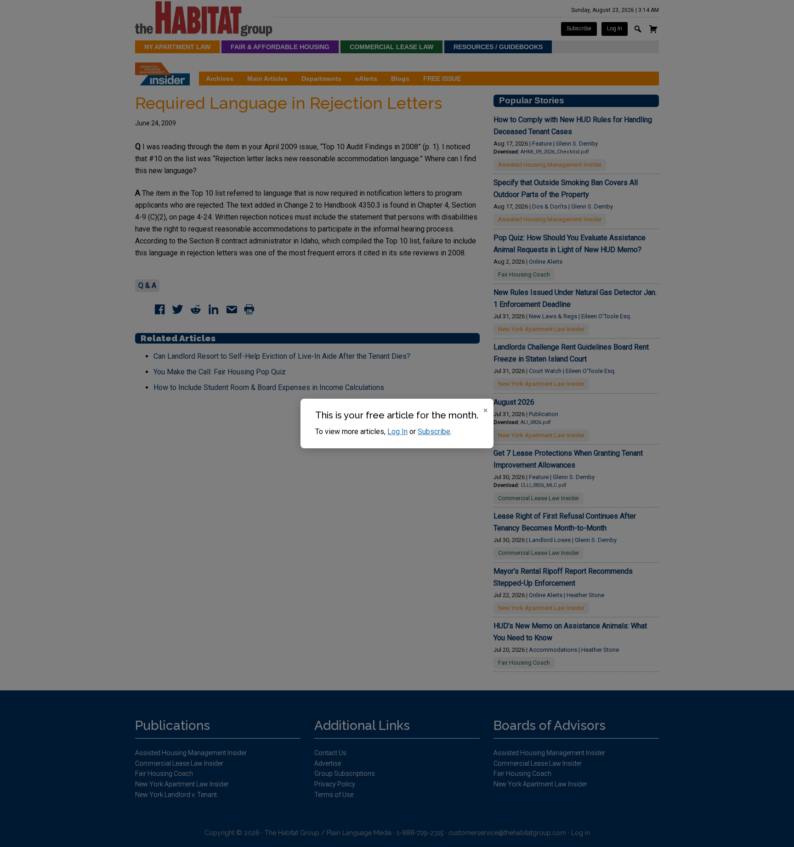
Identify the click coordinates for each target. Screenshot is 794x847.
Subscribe (434, 431)
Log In (397, 431)
